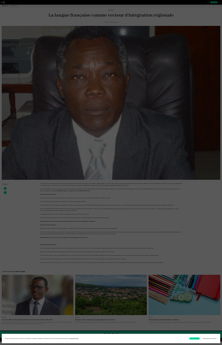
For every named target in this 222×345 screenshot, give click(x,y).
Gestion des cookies (74, 338)
